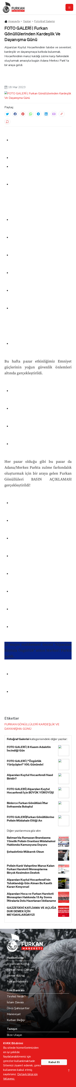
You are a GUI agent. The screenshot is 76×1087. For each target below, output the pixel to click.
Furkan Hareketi (17, 982)
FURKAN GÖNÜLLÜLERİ (21, 724)
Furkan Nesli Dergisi (20, 970)
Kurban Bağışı (16, 1020)
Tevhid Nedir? (16, 996)
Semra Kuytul (16, 976)
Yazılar (27, 21)
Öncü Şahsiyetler (18, 1008)
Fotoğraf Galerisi (44, 21)
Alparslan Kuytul (18, 964)
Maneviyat (14, 1014)
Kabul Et (54, 1062)
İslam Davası (15, 1002)
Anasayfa (14, 21)
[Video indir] (7, 122)
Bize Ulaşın (14, 1035)
